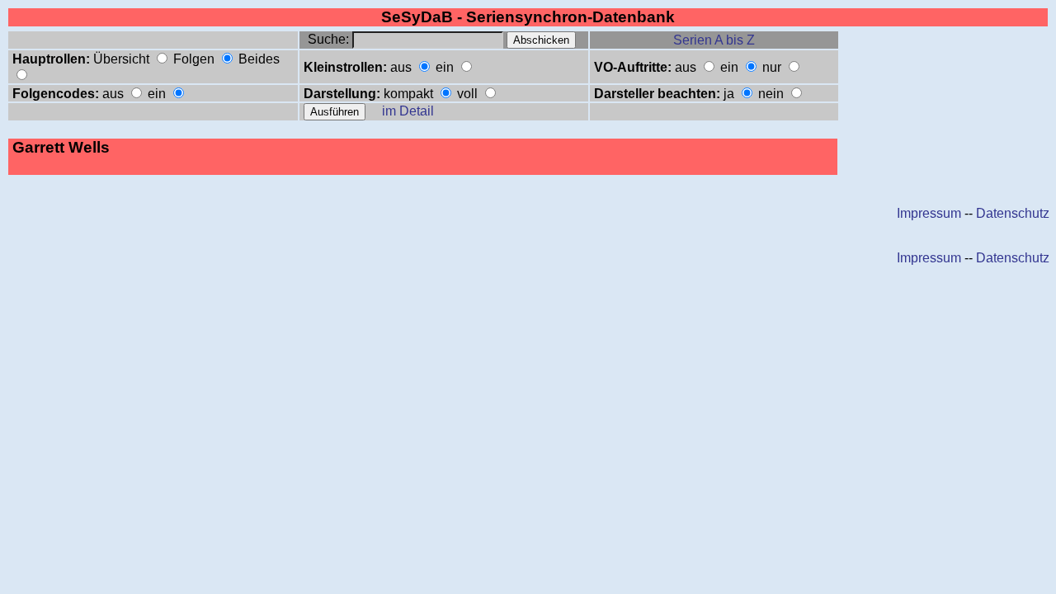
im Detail (408, 111)
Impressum (929, 213)
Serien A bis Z (714, 40)
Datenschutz (1012, 213)
